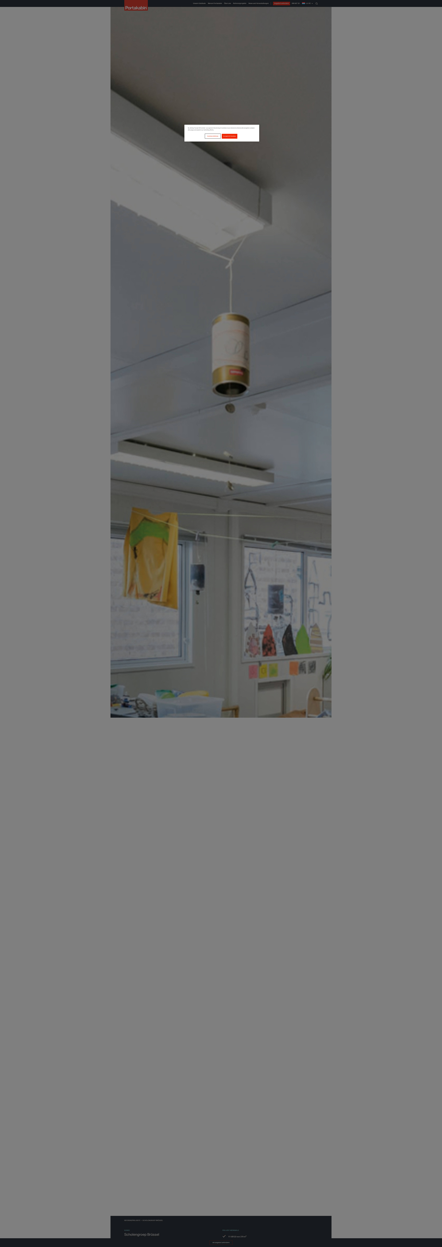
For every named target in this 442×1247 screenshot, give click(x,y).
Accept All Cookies (229, 136)
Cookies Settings (212, 136)
